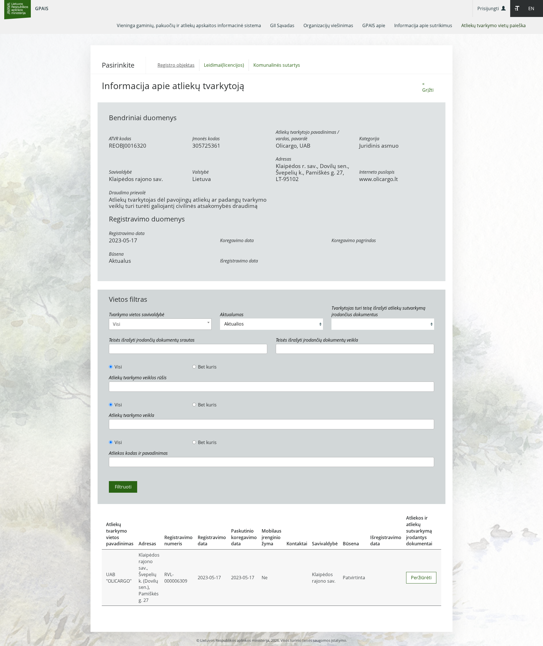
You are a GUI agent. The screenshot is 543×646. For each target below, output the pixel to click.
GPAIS (41, 8)
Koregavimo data (237, 240)
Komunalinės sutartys (276, 65)
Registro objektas (176, 65)
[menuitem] (189, 25)
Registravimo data (127, 233)
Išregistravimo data (239, 261)
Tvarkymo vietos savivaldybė (136, 314)
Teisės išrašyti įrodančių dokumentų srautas (152, 340)
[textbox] (112, 349)
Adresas (283, 159)
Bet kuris (207, 367)
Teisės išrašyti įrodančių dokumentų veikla (317, 340)
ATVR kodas (120, 138)
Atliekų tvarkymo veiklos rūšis (138, 377)
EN (531, 8)
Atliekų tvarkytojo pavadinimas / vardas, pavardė (307, 135)
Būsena (116, 254)
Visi (118, 367)
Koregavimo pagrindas (353, 240)
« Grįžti (428, 86)
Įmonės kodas (206, 138)
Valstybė (200, 172)
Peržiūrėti (421, 577)
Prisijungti (489, 8)
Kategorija (369, 138)
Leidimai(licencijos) (224, 65)
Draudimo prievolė (127, 193)
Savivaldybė (120, 172)
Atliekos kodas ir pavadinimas (138, 453)
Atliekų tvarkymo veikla (131, 415)
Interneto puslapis (377, 172)
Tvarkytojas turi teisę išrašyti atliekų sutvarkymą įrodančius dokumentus (378, 311)
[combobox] (160, 324)
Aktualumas (232, 314)
